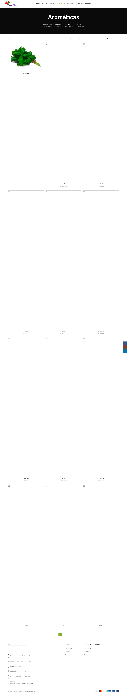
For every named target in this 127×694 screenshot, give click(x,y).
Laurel (63, 331)
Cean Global (68, 648)
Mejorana (26, 478)
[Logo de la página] (12, 4)
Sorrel (101, 625)
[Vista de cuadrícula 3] (94, 39)
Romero (26, 625)
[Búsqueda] (121, 4)
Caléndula (64, 184)
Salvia (63, 625)
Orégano (101, 478)
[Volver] (45, 17)
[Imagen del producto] (63, 112)
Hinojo (26, 331)
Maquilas (67, 651)
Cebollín (101, 184)
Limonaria (101, 331)
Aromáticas (26, 76)
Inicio (9, 39)
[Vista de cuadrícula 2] (91, 39)
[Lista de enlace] (21, 672)
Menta (63, 478)
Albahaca (26, 73)
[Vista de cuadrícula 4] (97, 39)
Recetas (67, 655)
